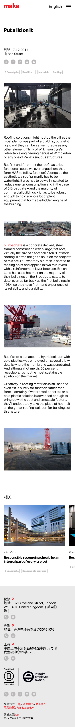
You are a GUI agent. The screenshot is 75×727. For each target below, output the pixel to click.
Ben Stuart (28, 72)
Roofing (57, 72)
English (55, 6)
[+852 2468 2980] (6, 636)
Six (17, 714)
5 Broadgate (12, 72)
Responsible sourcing (34, 570)
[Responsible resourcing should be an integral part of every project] (34, 525)
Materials (43, 72)
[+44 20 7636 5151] (6, 618)
